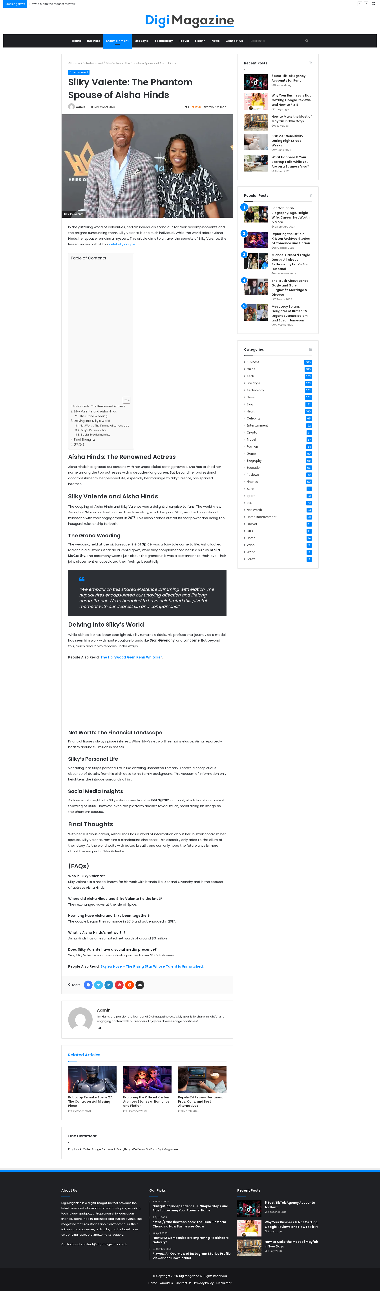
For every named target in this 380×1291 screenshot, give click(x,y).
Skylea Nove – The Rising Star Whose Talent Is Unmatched (151, 966)
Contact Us (234, 41)
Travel (184, 41)
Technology (164, 41)
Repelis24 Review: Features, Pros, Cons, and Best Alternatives (200, 1101)
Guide (251, 369)
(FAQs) (79, 444)
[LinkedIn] (108, 985)
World (251, 552)
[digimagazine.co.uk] (190, 21)
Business (93, 41)
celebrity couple (122, 244)
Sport (251, 496)
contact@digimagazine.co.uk (104, 1244)
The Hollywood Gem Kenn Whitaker (131, 657)
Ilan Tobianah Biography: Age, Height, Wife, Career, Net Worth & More (291, 215)
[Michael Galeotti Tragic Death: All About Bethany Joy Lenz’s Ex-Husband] (256, 261)
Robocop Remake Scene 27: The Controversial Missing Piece (90, 1101)
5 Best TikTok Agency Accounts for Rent (288, 78)
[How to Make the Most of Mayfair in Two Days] (256, 122)
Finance (252, 482)
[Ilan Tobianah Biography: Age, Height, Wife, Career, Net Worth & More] (256, 214)
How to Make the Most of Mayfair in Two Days (61, 4)
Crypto (252, 432)
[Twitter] (98, 985)
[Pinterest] (119, 985)
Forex (251, 559)
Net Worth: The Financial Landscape (104, 425)
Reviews (253, 475)
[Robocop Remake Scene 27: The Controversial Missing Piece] (92, 1079)
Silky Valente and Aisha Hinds (95, 411)
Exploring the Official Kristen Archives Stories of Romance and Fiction (146, 1101)
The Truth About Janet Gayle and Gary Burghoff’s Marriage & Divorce (290, 288)
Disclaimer (224, 1283)
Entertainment (117, 41)
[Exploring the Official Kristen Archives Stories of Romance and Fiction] (147, 1079)
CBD (250, 531)
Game (251, 454)
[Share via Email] (139, 985)
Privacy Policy (204, 1283)
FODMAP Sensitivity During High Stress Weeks (287, 141)
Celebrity (254, 418)
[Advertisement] (100, 329)
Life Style (141, 41)
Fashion (252, 447)
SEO (249, 503)
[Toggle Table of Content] (124, 400)
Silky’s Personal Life (93, 430)
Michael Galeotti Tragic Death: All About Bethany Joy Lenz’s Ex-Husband (291, 262)
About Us (166, 1283)
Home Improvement (262, 517)
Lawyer (252, 524)
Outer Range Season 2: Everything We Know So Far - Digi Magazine (130, 1149)
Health (200, 41)
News (215, 41)
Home (76, 41)
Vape (251, 545)
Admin (80, 107)
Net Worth (254, 510)
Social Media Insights (95, 434)
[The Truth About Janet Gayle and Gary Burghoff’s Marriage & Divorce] (256, 287)
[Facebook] (88, 985)
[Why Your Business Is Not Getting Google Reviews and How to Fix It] (256, 101)
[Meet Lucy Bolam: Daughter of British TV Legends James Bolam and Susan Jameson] (256, 312)
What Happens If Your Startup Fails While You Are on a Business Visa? (290, 162)
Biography (254, 461)
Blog (250, 404)
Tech (250, 376)
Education (254, 468)
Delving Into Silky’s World (92, 421)
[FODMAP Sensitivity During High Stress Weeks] (256, 142)
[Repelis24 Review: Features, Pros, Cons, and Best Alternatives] (202, 1079)
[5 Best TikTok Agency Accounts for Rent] (256, 82)
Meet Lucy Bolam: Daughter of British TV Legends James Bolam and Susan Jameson (290, 313)
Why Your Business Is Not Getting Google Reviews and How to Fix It (291, 100)
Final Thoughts (84, 440)
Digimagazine (189, 1276)
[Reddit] (129, 985)
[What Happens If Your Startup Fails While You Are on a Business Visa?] (256, 163)
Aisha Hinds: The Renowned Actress (99, 406)
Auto (250, 489)
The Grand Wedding (93, 416)
